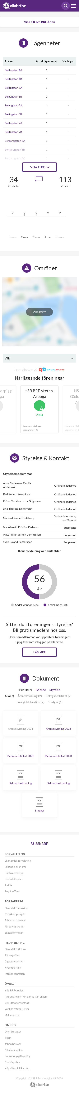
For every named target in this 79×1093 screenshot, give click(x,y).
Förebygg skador (15, 926)
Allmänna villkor (14, 1050)
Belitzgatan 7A (13, 123)
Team (8, 1037)
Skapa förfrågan (14, 932)
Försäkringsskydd (15, 914)
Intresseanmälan (15, 973)
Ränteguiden (12, 955)
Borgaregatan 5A (15, 140)
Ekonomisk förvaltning (18, 860)
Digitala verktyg (14, 872)
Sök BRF (41, 843)
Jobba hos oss (13, 1043)
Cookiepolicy (12, 1062)
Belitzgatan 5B (13, 114)
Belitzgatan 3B (13, 96)
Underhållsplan (13, 879)
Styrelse (54, 689)
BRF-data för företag (17, 1002)
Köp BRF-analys (14, 990)
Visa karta (39, 312)
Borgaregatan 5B (15, 149)
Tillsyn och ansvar (15, 920)
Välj (7, 358)
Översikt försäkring (16, 908)
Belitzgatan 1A (13, 70)
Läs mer (39, 652)
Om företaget (13, 1031)
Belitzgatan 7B (13, 131)
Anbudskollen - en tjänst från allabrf (26, 996)
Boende (41, 689)
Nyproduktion (13, 967)
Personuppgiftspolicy (17, 1056)
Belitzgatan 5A (13, 105)
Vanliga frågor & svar (17, 1008)
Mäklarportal (12, 1015)
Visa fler (38, 167)
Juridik (8, 885)
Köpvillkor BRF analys (17, 1068)
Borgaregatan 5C (15, 158)
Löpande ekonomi (15, 866)
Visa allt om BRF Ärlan (39, 22)
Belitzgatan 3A (13, 87)
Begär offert (12, 891)
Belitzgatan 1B (13, 78)
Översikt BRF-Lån (15, 949)
